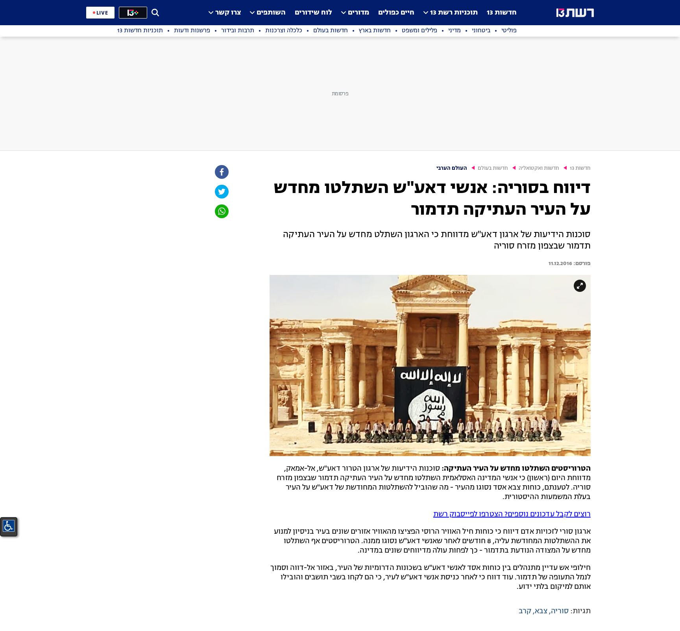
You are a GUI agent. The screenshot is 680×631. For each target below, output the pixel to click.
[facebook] (221, 172)
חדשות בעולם (493, 168)
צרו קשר (228, 12)
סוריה (560, 611)
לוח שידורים (313, 12)
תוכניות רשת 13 (454, 12)
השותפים (271, 12)
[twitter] (221, 192)
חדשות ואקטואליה (539, 168)
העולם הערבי (451, 168)
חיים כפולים (396, 12)
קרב (525, 611)
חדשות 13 (502, 12)
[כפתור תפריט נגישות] (9, 526)
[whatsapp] (221, 211)
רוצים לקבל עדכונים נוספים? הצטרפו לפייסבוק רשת (512, 514)
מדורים (358, 12)
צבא (541, 611)
